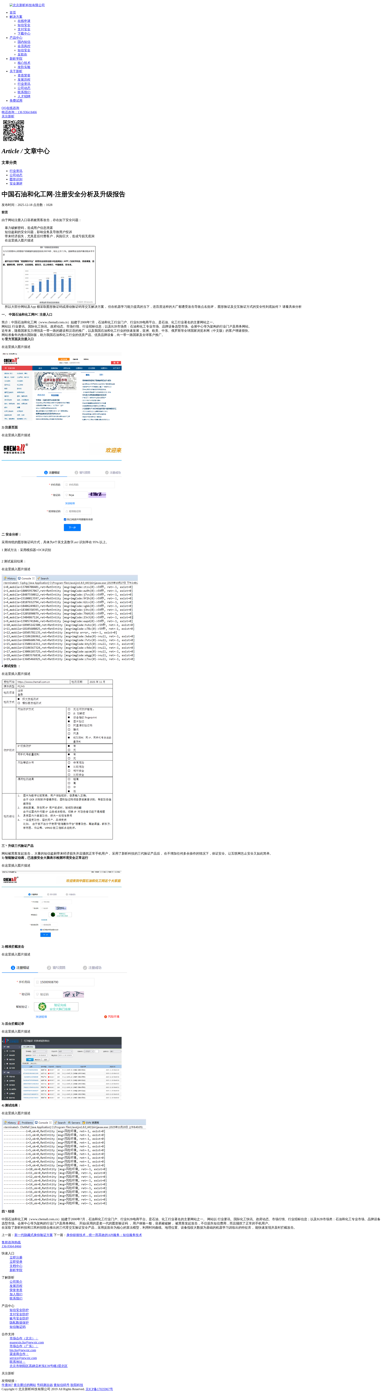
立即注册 (16, 1257)
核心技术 (24, 63)
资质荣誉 (24, 75)
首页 (13, 12)
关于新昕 (16, 71)
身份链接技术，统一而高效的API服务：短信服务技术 (104, 1235)
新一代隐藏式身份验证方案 (33, 1235)
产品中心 (16, 37)
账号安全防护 (19, 1318)
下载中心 (24, 33)
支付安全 (24, 29)
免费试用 (16, 100)
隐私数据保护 (19, 1322)
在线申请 (24, 21)
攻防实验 (24, 67)
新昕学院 (16, 58)
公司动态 (24, 88)
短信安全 (24, 25)
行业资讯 (24, 83)
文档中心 (16, 1266)
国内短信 (24, 42)
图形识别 (16, 179)
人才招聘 (24, 96)
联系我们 (24, 92)
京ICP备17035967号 (99, 1389)
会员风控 (24, 46)
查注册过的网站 (25, 1385)
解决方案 (16, 16)
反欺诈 (22, 54)
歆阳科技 (76, 1385)
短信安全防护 (19, 1310)
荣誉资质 (16, 1290)
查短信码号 (62, 1385)
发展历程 (24, 79)
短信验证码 (18, 1326)
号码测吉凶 (45, 1385)
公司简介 (16, 1281)
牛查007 (7, 1385)
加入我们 (16, 1294)
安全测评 (16, 183)
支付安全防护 (19, 1314)
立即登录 (16, 1261)
